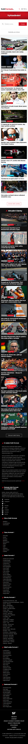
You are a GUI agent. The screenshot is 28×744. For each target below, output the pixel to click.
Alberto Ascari (6, 672)
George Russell (6, 560)
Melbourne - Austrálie (8, 621)
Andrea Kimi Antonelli (8, 558)
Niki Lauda (5, 656)
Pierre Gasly (6, 572)
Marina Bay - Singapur (8, 619)
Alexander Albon (7, 584)
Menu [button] (25, 9)
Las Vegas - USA (7, 616)
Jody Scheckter (6, 677)
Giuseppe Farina (7, 669)
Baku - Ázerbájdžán (8, 605)
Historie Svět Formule (14, 729)
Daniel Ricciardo (7, 687)
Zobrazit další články (14, 435)
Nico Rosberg (6, 658)
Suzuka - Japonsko (7, 613)
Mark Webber (6, 695)
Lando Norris (6, 563)
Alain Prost (5, 664)
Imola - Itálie (6, 610)
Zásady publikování (14, 723)
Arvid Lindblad (6, 574)
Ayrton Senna (6, 666)
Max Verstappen (7, 566)
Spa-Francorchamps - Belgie (10, 633)
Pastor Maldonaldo (7, 698)
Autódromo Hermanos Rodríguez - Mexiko (13, 602)
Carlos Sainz (6, 582)
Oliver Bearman (7, 577)
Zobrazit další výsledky (14, 203)
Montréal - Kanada (7, 625)
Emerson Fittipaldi (7, 660)
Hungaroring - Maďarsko (9, 614)
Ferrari (4, 537)
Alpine (4, 543)
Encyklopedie (6, 523)
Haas (4, 545)
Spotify (6, 514)
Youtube (6, 512)
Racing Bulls (6, 542)
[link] (19, 9)
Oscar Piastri (6, 568)
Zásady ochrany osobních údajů (14, 721)
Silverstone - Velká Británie (9, 632)
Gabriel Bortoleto (7, 579)
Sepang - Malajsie (7, 643)
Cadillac (5, 551)
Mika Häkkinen (7, 678)
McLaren (5, 538)
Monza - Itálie (6, 627)
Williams (5, 548)
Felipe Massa (6, 697)
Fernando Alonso (7, 587)
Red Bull (5, 540)
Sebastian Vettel (7, 667)
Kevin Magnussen (7, 706)
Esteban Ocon (6, 585)
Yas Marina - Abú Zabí (8, 635)
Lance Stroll (6, 590)
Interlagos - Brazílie (8, 611)
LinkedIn (6, 509)
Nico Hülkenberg (7, 580)
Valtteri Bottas (6, 591)
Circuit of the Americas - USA (10, 600)
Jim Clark (5, 675)
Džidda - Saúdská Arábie (9, 608)
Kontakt (14, 719)
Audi (4, 546)
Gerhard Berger (7, 690)
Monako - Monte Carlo (8, 624)
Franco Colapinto (7, 576)
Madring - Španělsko (8, 638)
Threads (6, 505)
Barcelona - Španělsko (8, 607)
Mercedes (5, 535)
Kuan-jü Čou (6, 705)
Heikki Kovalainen (7, 701)
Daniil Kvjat (6, 700)
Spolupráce (6, 524)
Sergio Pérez (6, 593)
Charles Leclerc (6, 565)
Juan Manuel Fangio (8, 661)
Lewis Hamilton (7, 561)
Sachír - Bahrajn (7, 603)
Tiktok (5, 507)
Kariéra (14, 727)
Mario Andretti (6, 663)
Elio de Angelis (6, 692)
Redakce (5, 521)
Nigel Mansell (6, 680)
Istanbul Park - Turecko (8, 641)
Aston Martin (6, 549)
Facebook (6, 499)
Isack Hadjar (6, 569)
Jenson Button (6, 674)
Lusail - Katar (6, 618)
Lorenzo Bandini (7, 703)
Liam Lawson (6, 571)
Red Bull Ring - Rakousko (9, 629)
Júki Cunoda (6, 588)
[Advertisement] (14, 3)
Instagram (7, 501)
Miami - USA (6, 622)
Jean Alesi (5, 689)
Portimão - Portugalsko (8, 640)
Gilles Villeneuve (7, 694)
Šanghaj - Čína (6, 630)
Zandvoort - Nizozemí (8, 636)
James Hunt (6, 671)
